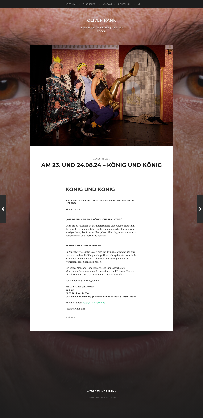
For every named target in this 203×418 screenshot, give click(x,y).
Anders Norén (108, 397)
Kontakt (107, 4)
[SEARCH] (139, 4)
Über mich (71, 4)
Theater (72, 317)
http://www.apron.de (94, 302)
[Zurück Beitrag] (3, 209)
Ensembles (89, 4)
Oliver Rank (101, 20)
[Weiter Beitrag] (200, 209)
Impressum (124, 4)
